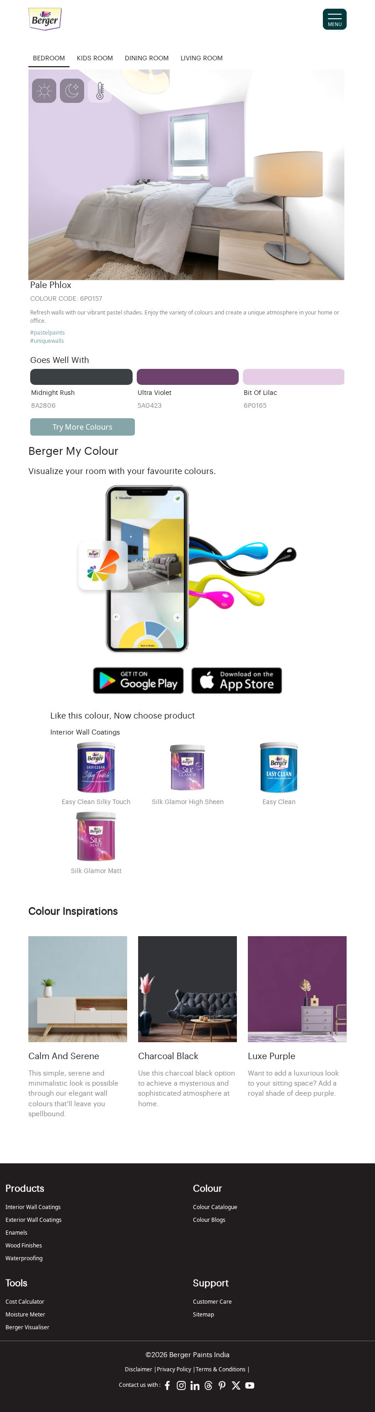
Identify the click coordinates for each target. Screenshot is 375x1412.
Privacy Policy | (176, 1369)
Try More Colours (82, 427)
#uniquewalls (47, 341)
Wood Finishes (23, 1245)
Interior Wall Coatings (33, 1207)
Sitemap (203, 1314)
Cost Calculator (24, 1301)
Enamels (16, 1232)
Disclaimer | (141, 1369)
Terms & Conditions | (223, 1369)
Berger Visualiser (27, 1327)
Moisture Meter (25, 1314)
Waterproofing (24, 1258)
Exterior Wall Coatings (33, 1220)
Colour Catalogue (215, 1207)
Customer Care (212, 1301)
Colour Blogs (209, 1220)
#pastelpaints (47, 332)
